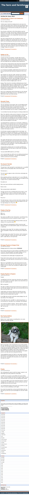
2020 (2, 471)
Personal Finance (4, 447)
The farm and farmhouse (12, 492)
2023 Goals (3, 428)
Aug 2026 (2, 457)
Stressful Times (5, 101)
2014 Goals (3, 414)
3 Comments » (14, 158)
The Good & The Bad (6, 164)
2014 (2, 480)
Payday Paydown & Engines (8, 274)
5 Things (2, 431)
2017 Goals (3, 419)
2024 (2, 465)
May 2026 (2, 459)
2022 (2, 468)
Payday (3, 369)
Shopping (2, 451)
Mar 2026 (2, 460)
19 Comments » (14, 363)
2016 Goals (3, 417)
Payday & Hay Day (5, 210)
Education (2, 437)
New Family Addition (6, 316)
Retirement (3, 448)
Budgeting (2, 433)
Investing (2, 442)
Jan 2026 (2, 462)
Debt (2, 436)
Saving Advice (25, 492)
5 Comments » (14, 49)
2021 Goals (3, 425)
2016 (2, 477)
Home (2, 13)
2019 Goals (3, 422)
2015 (2, 479)
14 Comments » (14, 96)
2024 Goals (3, 430)
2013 (2, 482)
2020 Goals (3, 423)
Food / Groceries (4, 439)
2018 (2, 474)
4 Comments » (14, 310)
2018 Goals (3, 420)
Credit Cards (3, 434)
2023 (2, 466)
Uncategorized (3, 453)
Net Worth (2, 445)
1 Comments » (14, 393)
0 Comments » (14, 204)
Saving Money (3, 450)
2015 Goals (3, 416)
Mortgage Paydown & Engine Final (10, 245)
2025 (2, 463)
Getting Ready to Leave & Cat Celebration (12, 18)
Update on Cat (4, 54)
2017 (2, 476)
